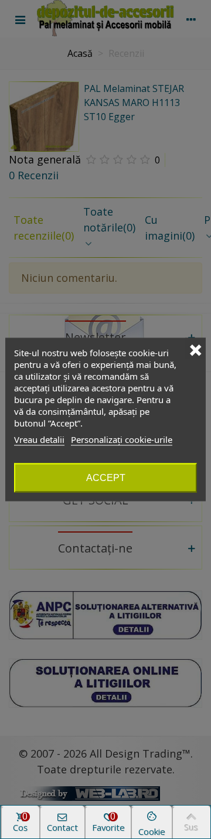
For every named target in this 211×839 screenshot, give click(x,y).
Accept (105, 478)
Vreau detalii (39, 439)
